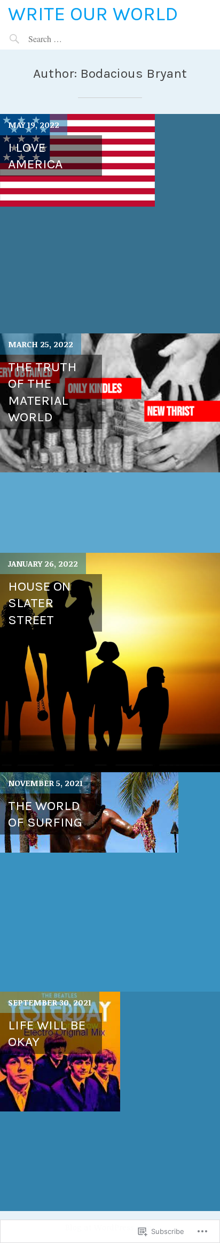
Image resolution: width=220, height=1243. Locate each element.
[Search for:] (69, 39)
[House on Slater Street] (110, 662)
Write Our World (93, 13)
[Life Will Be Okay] (110, 1101)
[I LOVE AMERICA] (110, 223)
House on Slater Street (39, 602)
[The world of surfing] (110, 882)
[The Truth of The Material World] (110, 443)
